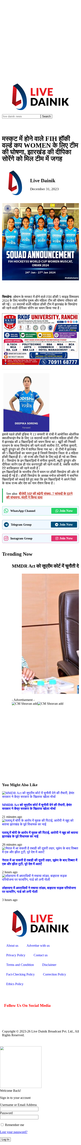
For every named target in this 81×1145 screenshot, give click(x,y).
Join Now (66, 510)
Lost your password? (13, 1132)
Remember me (14, 1125)
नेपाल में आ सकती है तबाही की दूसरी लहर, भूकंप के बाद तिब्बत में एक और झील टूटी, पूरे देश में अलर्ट (39, 862)
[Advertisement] (40, 40)
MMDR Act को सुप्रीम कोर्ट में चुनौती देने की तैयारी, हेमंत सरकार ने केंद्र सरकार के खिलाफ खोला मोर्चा (37, 806)
